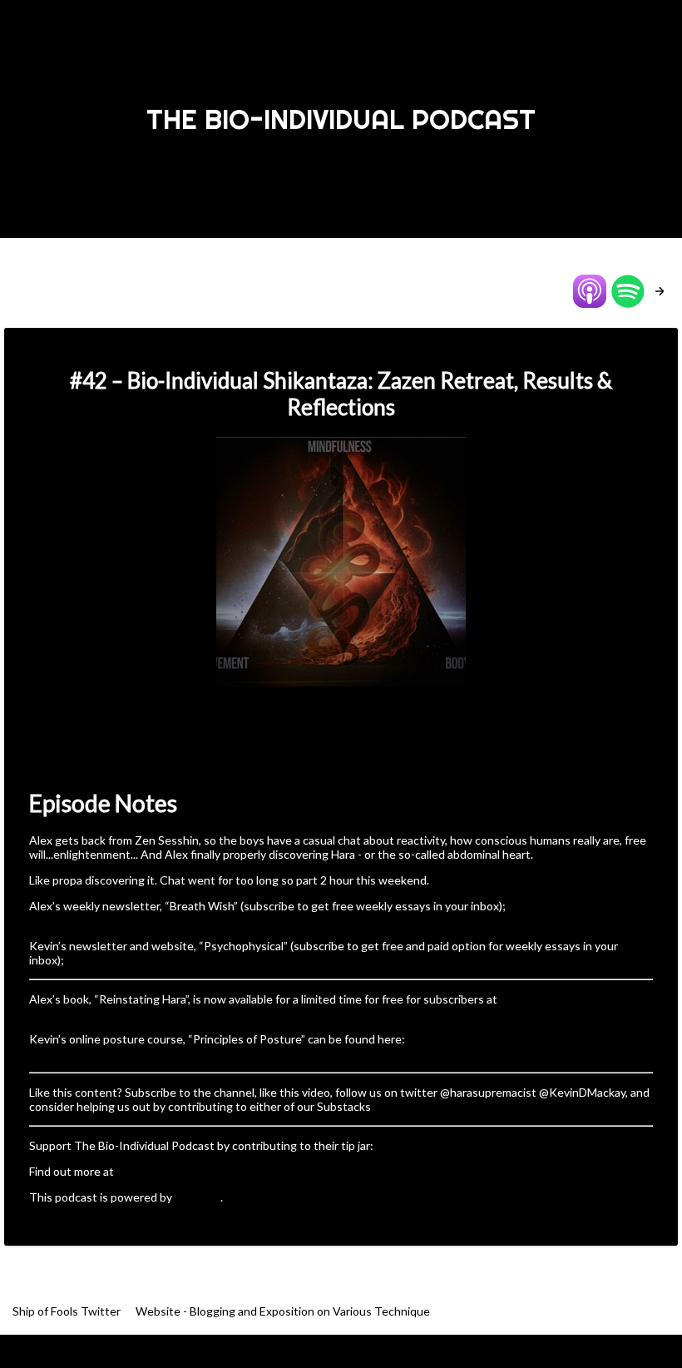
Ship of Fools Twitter (67, 1311)
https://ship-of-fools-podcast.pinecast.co (223, 1171)
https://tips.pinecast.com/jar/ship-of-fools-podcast (508, 1145)
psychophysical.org (116, 960)
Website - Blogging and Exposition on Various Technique (283, 1311)
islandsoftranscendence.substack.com (129, 920)
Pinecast (197, 1197)
